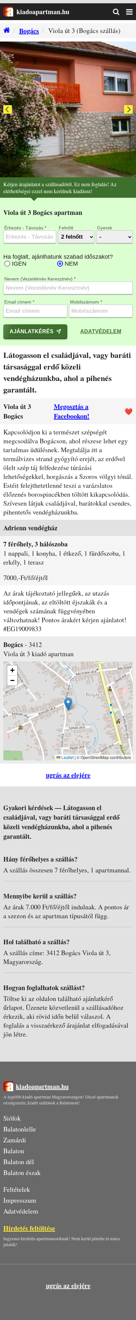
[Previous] (7, 109)
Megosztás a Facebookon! (71, 411)
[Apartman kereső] (119, 12)
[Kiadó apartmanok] (5, 30)
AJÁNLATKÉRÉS (31, 331)
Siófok (12, 1118)
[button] (68, 704)
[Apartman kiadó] (8, 11)
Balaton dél (18, 1161)
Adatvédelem (100, 331)
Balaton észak (22, 1172)
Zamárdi (14, 1139)
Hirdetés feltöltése (29, 1228)
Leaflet (67, 757)
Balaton (13, 1150)
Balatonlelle (19, 1129)
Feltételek (16, 1189)
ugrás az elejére (68, 775)
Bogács (29, 31)
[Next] (128, 109)
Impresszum (19, 1200)
